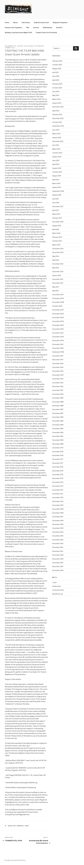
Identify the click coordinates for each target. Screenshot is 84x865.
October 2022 (57, 122)
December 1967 (57, 517)
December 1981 (57, 436)
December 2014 (57, 248)
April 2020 (55, 164)
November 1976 (57, 471)
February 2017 (57, 218)
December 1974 (57, 482)
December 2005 (58, 317)
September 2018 (58, 191)
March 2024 (56, 99)
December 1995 (57, 367)
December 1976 (57, 467)
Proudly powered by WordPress (15, 860)
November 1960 (58, 559)
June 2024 (55, 91)
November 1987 (57, 413)
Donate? (59, 27)
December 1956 (57, 570)
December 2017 (57, 206)
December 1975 (57, 474)
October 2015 (57, 241)
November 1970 (57, 501)
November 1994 (57, 375)
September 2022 (58, 126)
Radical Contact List (41, 22)
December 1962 (57, 540)
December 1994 (57, 371)
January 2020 (56, 168)
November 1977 (57, 463)
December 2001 (58, 333)
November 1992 (57, 386)
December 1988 (57, 402)
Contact (36, 27)
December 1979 (57, 448)
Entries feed (56, 586)
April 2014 (55, 260)
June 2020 (55, 160)
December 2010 (58, 294)
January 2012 (56, 275)
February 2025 (57, 84)
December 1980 (58, 440)
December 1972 (57, 490)
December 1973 (57, 486)
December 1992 (57, 383)
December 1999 (57, 344)
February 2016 (57, 237)
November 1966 (57, 524)
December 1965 (57, 528)
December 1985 (57, 421)
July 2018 (55, 199)
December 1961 (57, 547)
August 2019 (56, 176)
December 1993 (57, 379)
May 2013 (55, 268)
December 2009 (58, 298)
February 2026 (57, 61)
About (15, 22)
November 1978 (57, 455)
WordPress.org (57, 594)
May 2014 (55, 256)
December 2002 (58, 329)
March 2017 (56, 214)
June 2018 (55, 202)
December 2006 (58, 314)
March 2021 (56, 149)
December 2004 (58, 321)
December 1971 (57, 494)
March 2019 (56, 183)
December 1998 (57, 348)
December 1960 (58, 555)
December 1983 (57, 428)
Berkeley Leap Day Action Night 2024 (18, 32)
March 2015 (56, 245)
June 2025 (55, 76)
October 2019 (57, 172)
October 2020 (57, 153)
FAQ (27, 27)
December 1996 (57, 363)
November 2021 (57, 141)
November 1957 (57, 566)
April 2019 (55, 179)
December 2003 (58, 325)
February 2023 (57, 114)
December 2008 (58, 302)
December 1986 (57, 417)
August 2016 (56, 225)
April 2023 (55, 111)
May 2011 (55, 287)
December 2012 (57, 271)
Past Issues (26, 22)
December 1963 (57, 536)
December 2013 (57, 264)
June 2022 (55, 130)
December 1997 (57, 356)
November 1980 (58, 444)
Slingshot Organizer (60, 22)
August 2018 (56, 195)
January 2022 (56, 137)
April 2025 (55, 80)
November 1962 (57, 543)
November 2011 (57, 283)
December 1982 (57, 432)
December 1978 (57, 451)
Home (7, 22)
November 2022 (58, 118)
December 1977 (57, 459)
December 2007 (58, 310)
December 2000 (58, 337)
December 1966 (57, 520)
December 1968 (57, 509)
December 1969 (57, 505)
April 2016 (55, 229)
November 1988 (57, 405)
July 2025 (55, 72)
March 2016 (56, 233)
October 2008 (57, 306)
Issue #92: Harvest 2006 (18, 825)
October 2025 (57, 65)
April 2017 (55, 210)
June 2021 (55, 145)
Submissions (47, 27)
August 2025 (56, 68)
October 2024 (57, 88)
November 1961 (57, 551)
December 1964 (57, 532)
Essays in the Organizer (13, 27)
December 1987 (57, 409)
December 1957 (57, 563)
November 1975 (57, 478)
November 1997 (57, 359)
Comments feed (58, 590)
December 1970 (57, 497)
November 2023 (58, 107)
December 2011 (57, 279)
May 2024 (55, 95)
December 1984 (57, 425)
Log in (54, 582)
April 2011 (55, 291)
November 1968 (57, 513)
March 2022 (56, 134)
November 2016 (57, 222)
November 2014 (57, 252)
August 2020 (56, 157)
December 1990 (58, 394)
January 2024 (56, 103)
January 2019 (56, 187)
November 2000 (58, 340)
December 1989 (57, 398)
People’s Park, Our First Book (46, 32)
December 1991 (57, 390)
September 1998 (58, 352)
